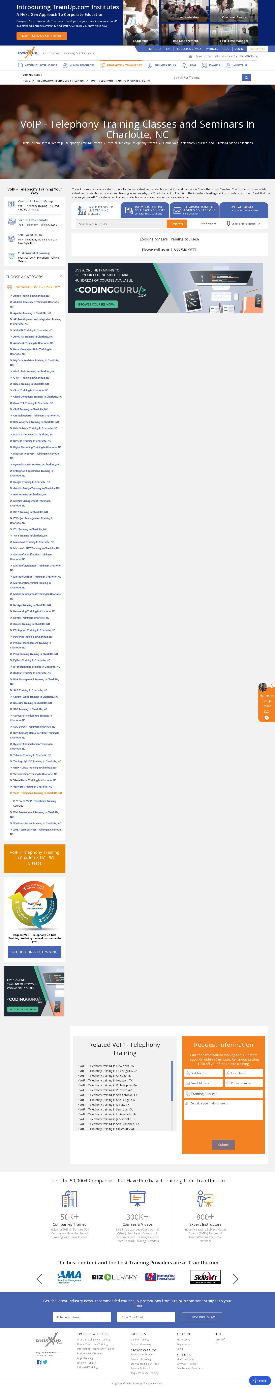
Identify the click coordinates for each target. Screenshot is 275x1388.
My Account (183, 1339)
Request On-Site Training (144, 1373)
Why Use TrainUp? (187, 1363)
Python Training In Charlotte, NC (31, 660)
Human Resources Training (92, 1344)
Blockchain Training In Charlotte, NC (34, 371)
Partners (212, 49)
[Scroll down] (172, 1129)
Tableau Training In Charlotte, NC (32, 755)
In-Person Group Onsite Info (266, 707)
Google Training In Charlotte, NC (31, 482)
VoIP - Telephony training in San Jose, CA (106, 1109)
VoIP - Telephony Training (41, 801)
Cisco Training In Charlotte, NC (31, 383)
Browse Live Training (142, 1354)
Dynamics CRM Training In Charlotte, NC (36, 464)
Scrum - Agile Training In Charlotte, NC (35, 696)
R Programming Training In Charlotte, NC (36, 666)
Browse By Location (141, 1368)
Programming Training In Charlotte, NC (35, 654)
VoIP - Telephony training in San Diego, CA (107, 1100)
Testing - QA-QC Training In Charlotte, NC (37, 761)
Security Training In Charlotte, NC (32, 702)
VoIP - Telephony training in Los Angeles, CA (108, 1071)
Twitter (46, 1361)
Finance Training (86, 1362)
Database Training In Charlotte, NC (33, 434)
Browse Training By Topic (144, 1363)
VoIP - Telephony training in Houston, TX (106, 1080)
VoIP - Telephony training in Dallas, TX (104, 1104)
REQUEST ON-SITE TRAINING (34, 952)
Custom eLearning (140, 1344)
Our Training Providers (190, 1368)
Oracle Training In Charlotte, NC (31, 624)
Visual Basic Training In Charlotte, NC (35, 780)
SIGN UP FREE (257, 49)
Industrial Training (87, 1367)
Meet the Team (185, 1359)
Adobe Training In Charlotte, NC (31, 295)
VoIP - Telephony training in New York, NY (107, 1066)
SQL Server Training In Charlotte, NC (34, 726)
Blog (226, 49)
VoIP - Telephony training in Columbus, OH (107, 1129)
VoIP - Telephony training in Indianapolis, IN (108, 1114)
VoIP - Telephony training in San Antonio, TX (108, 1095)
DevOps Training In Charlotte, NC (32, 440)
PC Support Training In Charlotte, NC (34, 630)
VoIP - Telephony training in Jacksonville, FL (108, 1119)
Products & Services (188, 49)
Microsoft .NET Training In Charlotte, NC (36, 548)
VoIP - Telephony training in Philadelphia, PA (108, 1085)
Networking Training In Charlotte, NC (34, 611)
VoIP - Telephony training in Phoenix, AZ (106, 1090)
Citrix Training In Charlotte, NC (31, 390)
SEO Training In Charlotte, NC (30, 709)
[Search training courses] (246, 77)
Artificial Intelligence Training (93, 1339)
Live (168, 49)
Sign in (239, 49)
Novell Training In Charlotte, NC (31, 617)
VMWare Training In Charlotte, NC (32, 786)
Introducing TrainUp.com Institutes (68, 7)
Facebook (39, 1361)
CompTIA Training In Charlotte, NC (33, 403)
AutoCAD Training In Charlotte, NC (33, 336)
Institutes (155, 49)
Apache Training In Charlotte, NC (32, 313)
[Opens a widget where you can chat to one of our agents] (260, 1381)
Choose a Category (24, 276)
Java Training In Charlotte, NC (30, 535)
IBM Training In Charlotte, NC (30, 494)
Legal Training (85, 1358)
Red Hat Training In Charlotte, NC (32, 672)
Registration (183, 1344)
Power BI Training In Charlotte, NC (33, 636)
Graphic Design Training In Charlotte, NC (36, 488)
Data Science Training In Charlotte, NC (35, 428)
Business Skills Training (90, 1353)
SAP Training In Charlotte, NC (30, 690)
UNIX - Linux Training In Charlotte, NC (35, 767)
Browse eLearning (140, 1359)
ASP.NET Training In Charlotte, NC (32, 330)
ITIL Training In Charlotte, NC (30, 529)
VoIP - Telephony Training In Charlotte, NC (37, 792)
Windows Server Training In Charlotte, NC (37, 823)
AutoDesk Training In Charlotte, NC (33, 343)
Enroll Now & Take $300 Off (42, 36)
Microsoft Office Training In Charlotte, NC (37, 576)
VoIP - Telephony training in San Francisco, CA (110, 1124)
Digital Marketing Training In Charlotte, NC (37, 447)
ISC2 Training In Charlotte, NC (30, 512)
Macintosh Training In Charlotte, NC (33, 542)
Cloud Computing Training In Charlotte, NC (37, 396)
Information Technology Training (95, 1349)
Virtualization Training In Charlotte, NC (35, 774)
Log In (180, 1349)
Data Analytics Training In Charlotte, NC (36, 422)
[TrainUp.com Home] (29, 52)
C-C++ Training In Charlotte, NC (31, 377)
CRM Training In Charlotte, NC (30, 409)
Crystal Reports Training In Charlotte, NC (36, 415)
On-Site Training (139, 1339)
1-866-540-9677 (245, 56)
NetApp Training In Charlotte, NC (32, 605)
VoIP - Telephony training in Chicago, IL (105, 1075)
